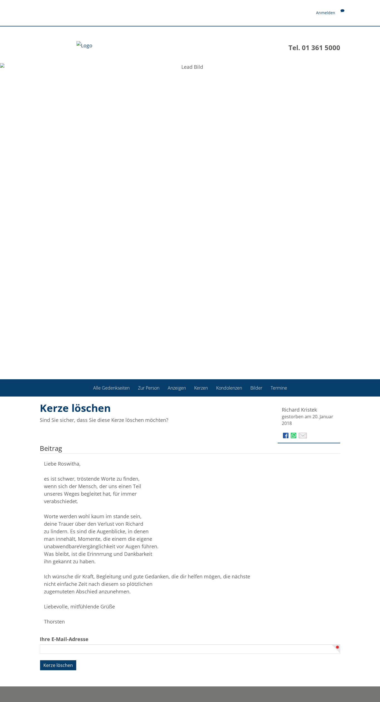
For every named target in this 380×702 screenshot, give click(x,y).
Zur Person (148, 388)
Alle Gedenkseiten (111, 388)
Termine (279, 388)
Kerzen (201, 388)
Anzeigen (177, 388)
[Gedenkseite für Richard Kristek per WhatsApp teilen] (294, 434)
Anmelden (325, 12)
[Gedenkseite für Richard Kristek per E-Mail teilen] (303, 434)
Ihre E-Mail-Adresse (64, 639)
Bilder (256, 388)
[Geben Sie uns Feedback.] (342, 12)
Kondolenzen (229, 388)
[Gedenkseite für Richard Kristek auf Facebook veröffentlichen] (286, 434)
